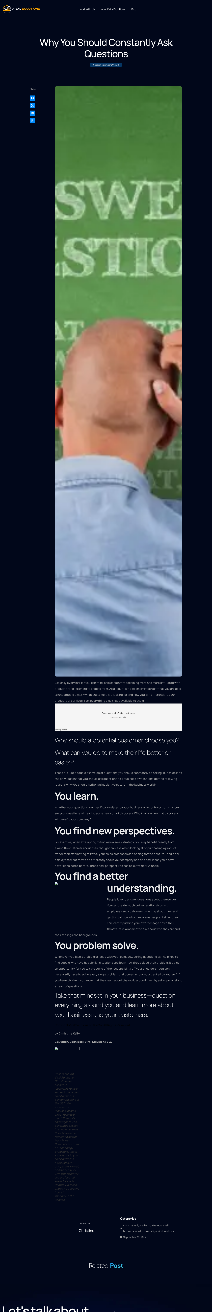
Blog (133, 9)
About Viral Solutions (113, 9)
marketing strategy (150, 1225)
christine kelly (131, 1225)
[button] (40, 98)
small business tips (146, 1231)
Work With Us (87, 9)
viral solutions (166, 1231)
